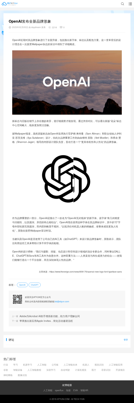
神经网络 (8, 375)
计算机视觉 (80, 369)
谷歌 (5, 369)
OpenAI (22, 285)
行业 (5, 364)
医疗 (94, 369)
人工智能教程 (34, 369)
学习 (15, 364)
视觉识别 (99, 364)
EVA (75, 390)
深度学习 (50, 369)
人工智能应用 (115, 364)
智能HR (84, 390)
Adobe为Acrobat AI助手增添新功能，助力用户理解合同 (50, 316)
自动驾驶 (65, 369)
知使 (68, 390)
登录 (126, 339)
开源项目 (120, 369)
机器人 (86, 364)
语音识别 (105, 369)
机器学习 (27, 364)
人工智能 (41, 364)
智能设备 (17, 369)
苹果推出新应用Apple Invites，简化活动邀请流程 (46, 320)
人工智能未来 (70, 364)
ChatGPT (34, 285)
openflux (59, 390)
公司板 (55, 364)
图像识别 (22, 375)
